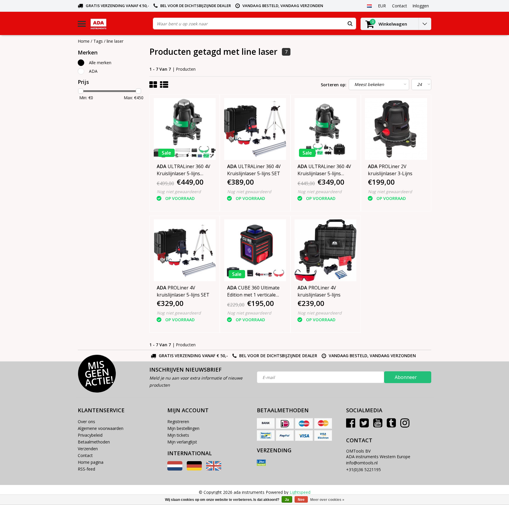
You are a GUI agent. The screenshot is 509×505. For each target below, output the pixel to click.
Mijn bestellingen (183, 428)
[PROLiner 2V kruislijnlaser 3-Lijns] (396, 129)
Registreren (178, 421)
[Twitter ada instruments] (364, 425)
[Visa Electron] (323, 435)
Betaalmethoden (94, 442)
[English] (213, 469)
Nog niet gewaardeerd (179, 191)
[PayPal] (285, 435)
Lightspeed (300, 492)
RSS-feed (86, 469)
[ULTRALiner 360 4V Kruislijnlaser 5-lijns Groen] (325, 129)
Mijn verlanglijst (182, 442)
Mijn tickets (178, 435)
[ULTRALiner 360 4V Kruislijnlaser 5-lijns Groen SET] (185, 129)
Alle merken (100, 62)
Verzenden (88, 448)
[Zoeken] (350, 23)
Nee (301, 500)
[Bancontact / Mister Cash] (266, 435)
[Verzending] (261, 463)
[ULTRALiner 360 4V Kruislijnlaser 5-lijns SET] (255, 129)
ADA (93, 71)
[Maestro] (304, 423)
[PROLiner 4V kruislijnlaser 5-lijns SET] (185, 250)
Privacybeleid (90, 435)
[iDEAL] (285, 423)
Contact (85, 455)
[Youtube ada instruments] (377, 425)
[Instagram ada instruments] (404, 425)
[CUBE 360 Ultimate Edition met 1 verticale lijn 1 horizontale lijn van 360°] (255, 250)
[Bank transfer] (266, 423)
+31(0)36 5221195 (363, 469)
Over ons (86, 421)
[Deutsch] (194, 469)
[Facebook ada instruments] (350, 425)
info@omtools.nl (362, 463)
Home (84, 41)
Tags (98, 41)
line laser (115, 41)
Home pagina (90, 462)
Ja (287, 500)
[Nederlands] (369, 5)
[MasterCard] (323, 423)
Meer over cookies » (327, 500)
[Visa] (304, 435)
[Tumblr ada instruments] (391, 425)
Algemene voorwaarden (100, 428)
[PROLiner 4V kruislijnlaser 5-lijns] (325, 250)
